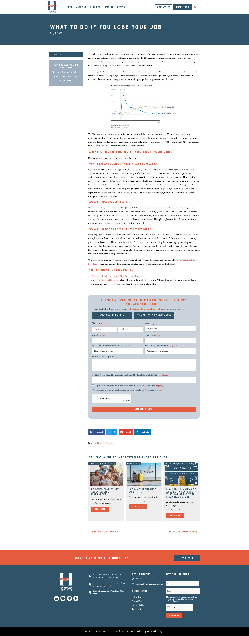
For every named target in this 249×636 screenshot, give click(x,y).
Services (95, 7)
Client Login (182, 7)
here (160, 390)
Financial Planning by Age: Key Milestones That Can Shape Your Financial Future (181, 493)
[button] (196, 7)
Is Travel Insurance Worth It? (142, 490)
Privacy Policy (138, 604)
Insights (108, 7)
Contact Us (163, 7)
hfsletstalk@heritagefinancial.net (147, 309)
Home (69, 7)
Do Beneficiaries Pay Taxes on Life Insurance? (105, 492)
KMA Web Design (155, 631)
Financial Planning (105, 443)
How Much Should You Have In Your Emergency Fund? (116, 276)
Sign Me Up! (174, 615)
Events (121, 7)
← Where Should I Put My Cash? (103, 531)
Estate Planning (95, 463)
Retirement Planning (186, 463)
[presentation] (112, 399)
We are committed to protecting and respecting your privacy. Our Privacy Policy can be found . (127, 390)
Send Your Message (143, 409)
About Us (81, 7)
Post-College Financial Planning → (183, 531)
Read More (102, 509)
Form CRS (137, 601)
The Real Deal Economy (108, 280)
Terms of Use (137, 609)
